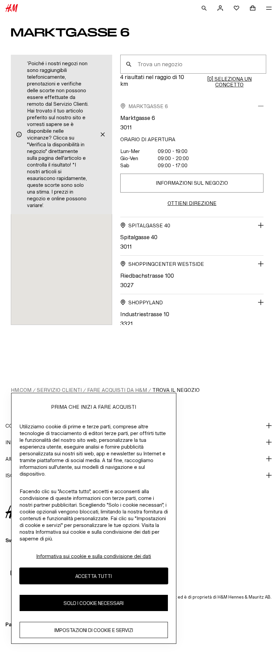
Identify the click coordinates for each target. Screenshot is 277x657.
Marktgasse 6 (148, 106)
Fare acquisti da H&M (117, 390)
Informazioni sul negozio (192, 183)
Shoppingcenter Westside (166, 264)
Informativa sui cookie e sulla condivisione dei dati (93, 556)
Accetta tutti (93, 576)
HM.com (21, 390)
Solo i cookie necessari (94, 603)
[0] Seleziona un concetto (229, 81)
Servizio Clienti (59, 390)
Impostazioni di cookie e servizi (93, 630)
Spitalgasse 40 (149, 225)
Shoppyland (145, 302)
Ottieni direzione (192, 203)
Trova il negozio (176, 390)
